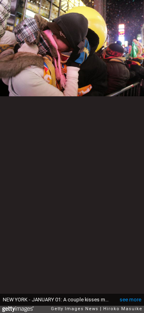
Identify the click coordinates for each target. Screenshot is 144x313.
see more (130, 300)
